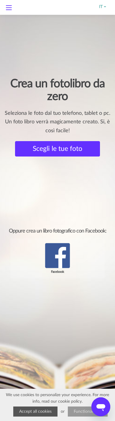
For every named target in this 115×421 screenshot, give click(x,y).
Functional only (88, 411)
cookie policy (70, 401)
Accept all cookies (35, 411)
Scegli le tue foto (57, 148)
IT (100, 7)
